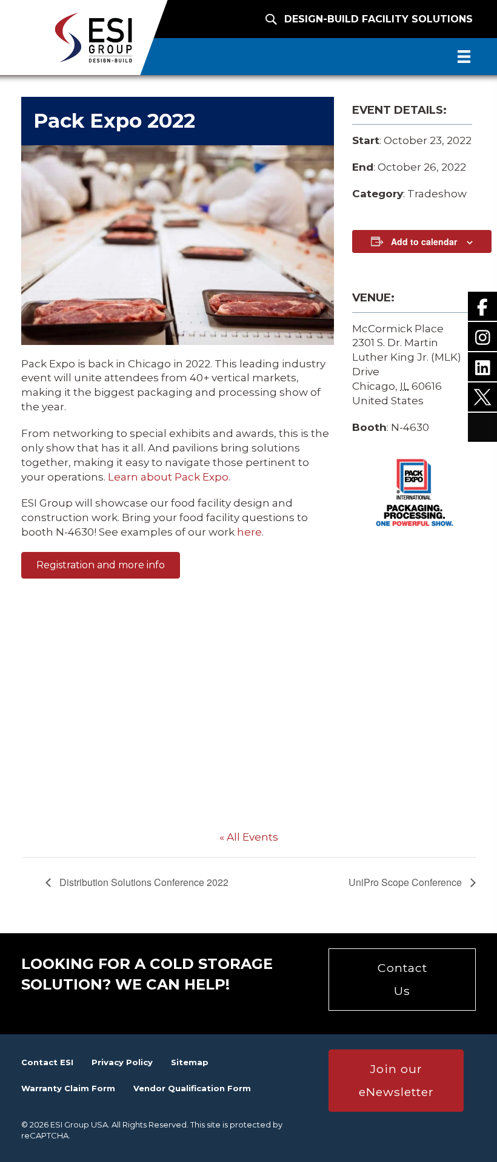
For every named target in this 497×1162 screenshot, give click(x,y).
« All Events (248, 837)
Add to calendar (424, 242)
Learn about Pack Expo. (169, 477)
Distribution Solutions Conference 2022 (142, 882)
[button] (100, 565)
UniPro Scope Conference (406, 882)
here (249, 532)
